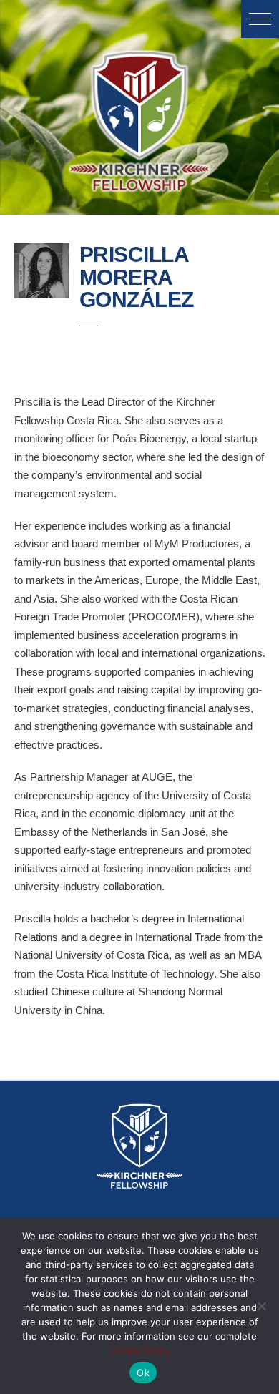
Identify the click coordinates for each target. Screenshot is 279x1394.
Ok (143, 1372)
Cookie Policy (140, 1350)
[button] (260, 19)
